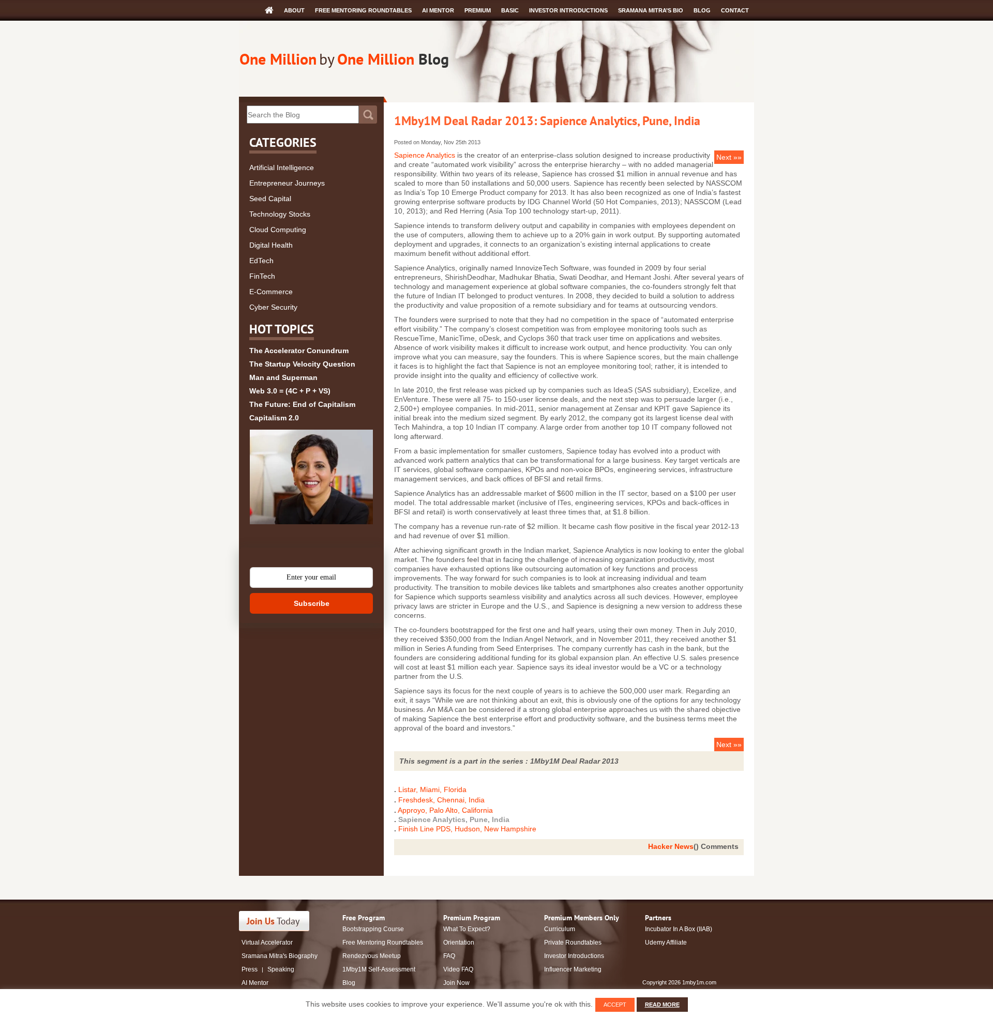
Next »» (729, 157)
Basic (510, 10)
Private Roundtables (572, 942)
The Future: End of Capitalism (302, 404)
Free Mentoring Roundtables (363, 10)
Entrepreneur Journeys (287, 183)
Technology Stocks (279, 214)
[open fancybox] (311, 477)
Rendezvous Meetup (371, 956)
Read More (662, 1004)
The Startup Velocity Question (302, 364)
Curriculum (559, 929)
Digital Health (271, 245)
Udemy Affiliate (666, 942)
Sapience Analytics (424, 155)
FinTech (262, 276)
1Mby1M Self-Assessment (378, 969)
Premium (477, 10)
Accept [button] (615, 1004)
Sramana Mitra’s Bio (650, 10)
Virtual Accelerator (267, 942)
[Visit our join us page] (274, 921)
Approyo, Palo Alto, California (445, 810)
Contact (735, 10)
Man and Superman (283, 377)
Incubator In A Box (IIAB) (678, 929)
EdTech (261, 260)
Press (250, 969)
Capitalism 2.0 (274, 418)
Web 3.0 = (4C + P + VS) (289, 391)
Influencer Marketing (572, 969)
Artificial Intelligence (281, 167)
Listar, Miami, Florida (432, 789)
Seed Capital (270, 198)
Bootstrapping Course (373, 929)
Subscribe (311, 603)
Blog (702, 10)
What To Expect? (466, 929)
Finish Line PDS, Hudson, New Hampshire (467, 829)
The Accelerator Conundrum (299, 350)
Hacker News (671, 846)
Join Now (456, 982)
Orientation (458, 942)
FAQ (449, 956)
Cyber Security (273, 307)
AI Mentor (438, 10)
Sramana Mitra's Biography (280, 956)
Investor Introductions (568, 10)
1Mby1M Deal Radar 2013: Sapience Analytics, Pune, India (547, 121)
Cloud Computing (277, 229)
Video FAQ (458, 969)
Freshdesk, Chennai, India (441, 800)
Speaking (280, 969)
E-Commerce (271, 291)
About (294, 10)
